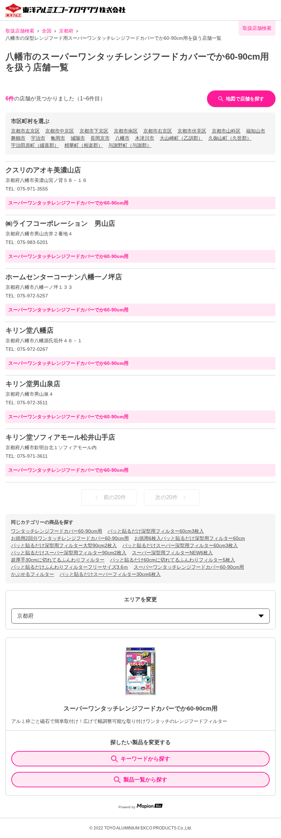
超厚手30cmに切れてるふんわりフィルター (58, 560)
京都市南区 (126, 131)
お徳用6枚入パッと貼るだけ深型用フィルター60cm (189, 538)
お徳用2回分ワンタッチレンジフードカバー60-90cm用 (70, 538)
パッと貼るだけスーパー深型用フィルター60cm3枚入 (180, 545)
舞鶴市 (18, 138)
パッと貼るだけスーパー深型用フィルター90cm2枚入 (68, 552)
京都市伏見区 (192, 131)
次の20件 (166, 497)
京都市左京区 (25, 131)
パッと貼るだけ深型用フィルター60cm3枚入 (156, 531)
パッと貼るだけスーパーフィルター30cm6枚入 (110, 574)
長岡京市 (100, 138)
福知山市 (255, 131)
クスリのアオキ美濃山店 (43, 170)
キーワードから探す (145, 759)
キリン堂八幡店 (29, 330)
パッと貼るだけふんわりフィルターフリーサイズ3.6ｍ (69, 567)
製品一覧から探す (145, 779)
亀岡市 (58, 138)
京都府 (66, 31)
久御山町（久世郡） (230, 138)
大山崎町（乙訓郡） (181, 138)
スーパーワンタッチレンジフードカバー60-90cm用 (189, 567)
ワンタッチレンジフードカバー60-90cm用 (56, 531)
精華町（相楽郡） (83, 145)
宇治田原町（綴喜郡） (35, 145)
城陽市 (78, 138)
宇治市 (38, 138)
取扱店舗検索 (19, 31)
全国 (46, 31)
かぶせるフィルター (32, 574)
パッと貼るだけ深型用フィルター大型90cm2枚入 (64, 545)
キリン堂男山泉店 (32, 383)
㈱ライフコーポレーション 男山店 (60, 223)
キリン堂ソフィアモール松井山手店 (60, 437)
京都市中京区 (59, 131)
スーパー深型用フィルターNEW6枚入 (172, 552)
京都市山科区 (226, 131)
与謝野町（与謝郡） (129, 145)
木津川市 (144, 138)
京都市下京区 (94, 131)
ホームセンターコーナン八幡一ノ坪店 (63, 277)
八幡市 (122, 138)
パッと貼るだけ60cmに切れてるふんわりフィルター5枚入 (172, 560)
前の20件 (114, 497)
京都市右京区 (157, 131)
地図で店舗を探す (245, 98)
